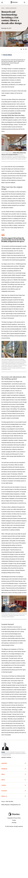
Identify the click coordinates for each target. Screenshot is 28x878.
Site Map (14, 822)
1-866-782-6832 (9, 801)
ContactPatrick (6, 757)
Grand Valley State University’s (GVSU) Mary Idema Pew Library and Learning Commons (12, 115)
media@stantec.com (15, 804)
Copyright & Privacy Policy (14, 818)
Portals (14, 820)
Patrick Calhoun (7, 54)
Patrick (3, 752)
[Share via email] (26, 49)
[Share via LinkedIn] (21, 49)
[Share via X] (23, 49)
